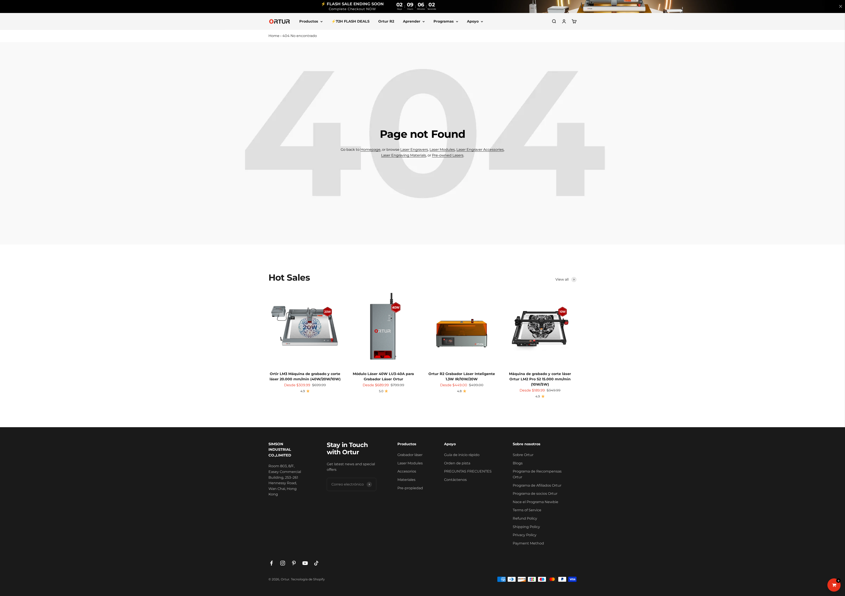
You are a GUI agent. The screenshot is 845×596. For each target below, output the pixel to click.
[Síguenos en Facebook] (271, 563)
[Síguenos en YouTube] (305, 563)
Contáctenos (455, 480)
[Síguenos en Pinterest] (294, 563)
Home (273, 36)
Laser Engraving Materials (403, 155)
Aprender (411, 21)
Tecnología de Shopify (308, 579)
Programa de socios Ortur (535, 493)
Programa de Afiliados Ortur (537, 485)
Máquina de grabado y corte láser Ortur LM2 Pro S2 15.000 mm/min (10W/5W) (540, 379)
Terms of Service (527, 510)
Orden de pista (457, 463)
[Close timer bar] (840, 6)
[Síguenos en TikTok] (316, 563)
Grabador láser (409, 455)
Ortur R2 (386, 21)
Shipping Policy (526, 527)
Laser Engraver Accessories (480, 149)
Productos (308, 21)
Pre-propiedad (410, 488)
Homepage (370, 149)
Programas (444, 21)
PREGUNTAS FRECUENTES (468, 471)
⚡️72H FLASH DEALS (350, 21)
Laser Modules (442, 149)
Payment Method (528, 543)
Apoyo (473, 21)
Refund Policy (525, 518)
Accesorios (406, 471)
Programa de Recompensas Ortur (537, 474)
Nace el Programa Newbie (535, 502)
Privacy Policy (524, 535)
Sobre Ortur (523, 455)
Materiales (406, 480)
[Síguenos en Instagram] (283, 563)
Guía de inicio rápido (461, 455)
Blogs (518, 463)
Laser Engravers (414, 149)
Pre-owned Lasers (447, 155)
